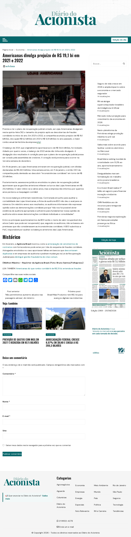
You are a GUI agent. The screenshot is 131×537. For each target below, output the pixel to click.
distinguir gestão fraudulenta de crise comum (36, 257)
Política (97, 504)
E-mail (6, 416)
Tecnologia (118, 504)
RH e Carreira (100, 511)
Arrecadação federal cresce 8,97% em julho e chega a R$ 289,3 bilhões (62, 342)
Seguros (117, 498)
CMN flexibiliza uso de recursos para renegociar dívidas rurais (109, 205)
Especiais (79, 504)
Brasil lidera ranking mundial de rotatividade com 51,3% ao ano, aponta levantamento (111, 162)
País (96, 498)
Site (5, 430)
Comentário (9, 374)
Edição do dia (119, 39)
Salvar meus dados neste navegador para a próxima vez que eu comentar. (38, 445)
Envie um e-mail (66, 527)
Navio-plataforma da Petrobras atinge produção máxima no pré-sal (110, 133)
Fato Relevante (82, 511)
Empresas (80, 492)
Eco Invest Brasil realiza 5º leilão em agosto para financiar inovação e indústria (111, 191)
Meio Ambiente (101, 485)
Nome (6, 401)
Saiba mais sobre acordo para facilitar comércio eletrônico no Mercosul (111, 147)
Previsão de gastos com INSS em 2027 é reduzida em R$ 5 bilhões (21, 341)
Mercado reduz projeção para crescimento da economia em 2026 (111, 119)
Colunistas (62, 497)
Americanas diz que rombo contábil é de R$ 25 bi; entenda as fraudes (48, 268)
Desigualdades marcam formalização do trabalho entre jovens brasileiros (109, 176)
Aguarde (61, 491)
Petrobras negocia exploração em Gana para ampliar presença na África (111, 220)
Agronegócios (63, 484)
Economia (7, 335)
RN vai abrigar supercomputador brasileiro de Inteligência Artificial (110, 104)
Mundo (97, 492)
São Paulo (117, 492)
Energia (78, 498)
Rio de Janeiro (119, 485)
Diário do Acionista (61, 506)
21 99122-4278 (65, 521)
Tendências (118, 511)
